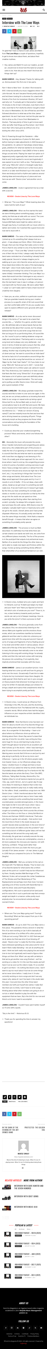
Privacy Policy (34, 1334)
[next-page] (7, 1217)
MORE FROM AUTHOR (33, 1180)
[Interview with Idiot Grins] (7, 1197)
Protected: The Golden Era (35, 1128)
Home (4, 15)
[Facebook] (4, 31)
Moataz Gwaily (9, 26)
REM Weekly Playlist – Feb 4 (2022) (27, 1243)
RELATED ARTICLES (13, 1180)
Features (10, 18)
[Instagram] (23, 1168)
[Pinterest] (14, 31)
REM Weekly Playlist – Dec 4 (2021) (27, 1275)
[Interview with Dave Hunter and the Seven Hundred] (7, 1187)
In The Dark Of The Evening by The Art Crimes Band (10, 1130)
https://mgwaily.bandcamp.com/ (23, 1157)
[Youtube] (41, 1328)
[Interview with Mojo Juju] (7, 1208)
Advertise (9, 1334)
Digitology (23, 1343)
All (15, 1229)
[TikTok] (29, 1328)
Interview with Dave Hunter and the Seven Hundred (28, 1187)
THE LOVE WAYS (22, 1101)
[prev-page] (3, 1217)
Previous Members (33, 1336)
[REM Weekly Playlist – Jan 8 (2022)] (7, 1255)
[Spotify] (23, 1328)
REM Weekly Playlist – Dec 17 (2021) (28, 1264)
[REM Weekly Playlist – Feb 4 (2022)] (7, 1244)
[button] (3, 10)
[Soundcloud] (17, 1328)
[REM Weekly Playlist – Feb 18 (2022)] (7, 1234)
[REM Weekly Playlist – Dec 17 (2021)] (7, 1265)
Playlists (18, 1235)
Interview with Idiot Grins (26, 1196)
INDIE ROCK (12, 1101)
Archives (21, 1229)
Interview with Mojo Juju (25, 1206)
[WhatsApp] (19, 31)
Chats (10, 15)
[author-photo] (23, 1150)
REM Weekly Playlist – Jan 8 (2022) (27, 1254)
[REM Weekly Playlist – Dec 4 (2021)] (7, 1276)
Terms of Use (12, 1336)
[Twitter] (9, 31)
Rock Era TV (21, 1336)
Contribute (25, 1334)
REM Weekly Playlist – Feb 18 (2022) (28, 1233)
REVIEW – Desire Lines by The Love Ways (23, 196)
